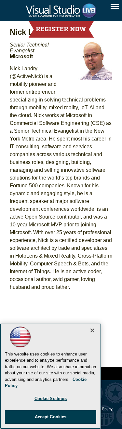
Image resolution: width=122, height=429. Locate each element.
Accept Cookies (51, 416)
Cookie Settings (50, 398)
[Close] (92, 330)
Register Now (61, 29)
